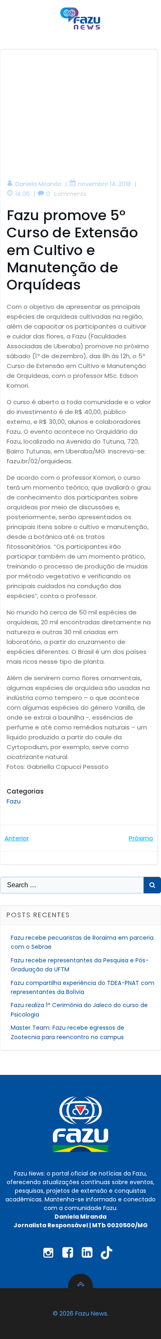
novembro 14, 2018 (104, 184)
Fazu (14, 801)
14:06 (22, 194)
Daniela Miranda (38, 184)
